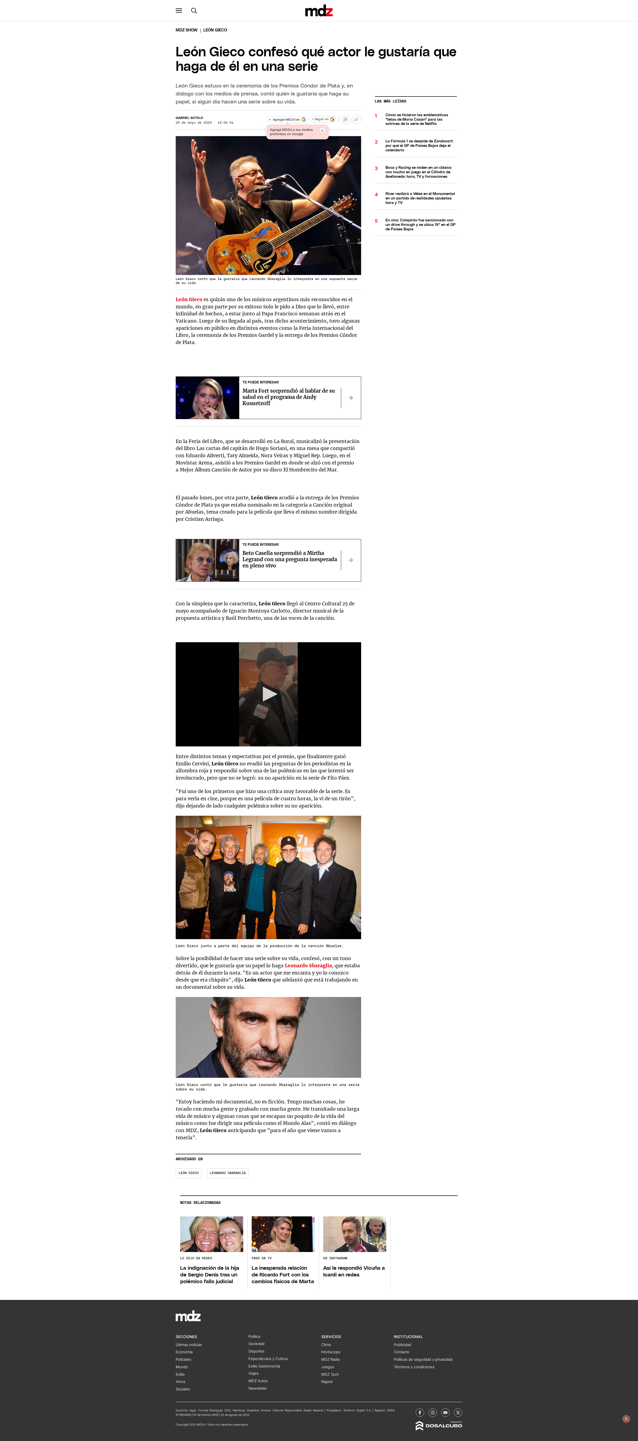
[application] (268, 694)
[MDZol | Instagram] (433, 1413)
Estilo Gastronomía (264, 1366)
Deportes (256, 1351)
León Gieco (189, 1173)
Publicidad (402, 1345)
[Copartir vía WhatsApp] (345, 119)
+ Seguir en (320, 119)
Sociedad (256, 1344)
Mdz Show (187, 30)
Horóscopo (330, 1352)
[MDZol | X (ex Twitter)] (458, 1413)
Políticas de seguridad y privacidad (423, 1359)
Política (254, 1336)
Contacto (401, 1352)
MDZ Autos (258, 1381)
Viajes (253, 1373)
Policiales (183, 1359)
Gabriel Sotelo (189, 118)
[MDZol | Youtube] (445, 1413)
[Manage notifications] (626, 1419)
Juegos (327, 1367)
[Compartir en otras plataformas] (356, 119)
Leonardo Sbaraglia (228, 1173)
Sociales (183, 1389)
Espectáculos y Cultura (268, 1358)
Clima (326, 1345)
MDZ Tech (330, 1374)
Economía (184, 1352)
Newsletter (257, 1388)
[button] (179, 10)
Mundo (182, 1367)
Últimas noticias (189, 1345)
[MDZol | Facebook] (420, 1413)
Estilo (180, 1374)
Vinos (180, 1381)
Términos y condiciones (414, 1367)
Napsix (327, 1381)
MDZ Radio (330, 1359)
